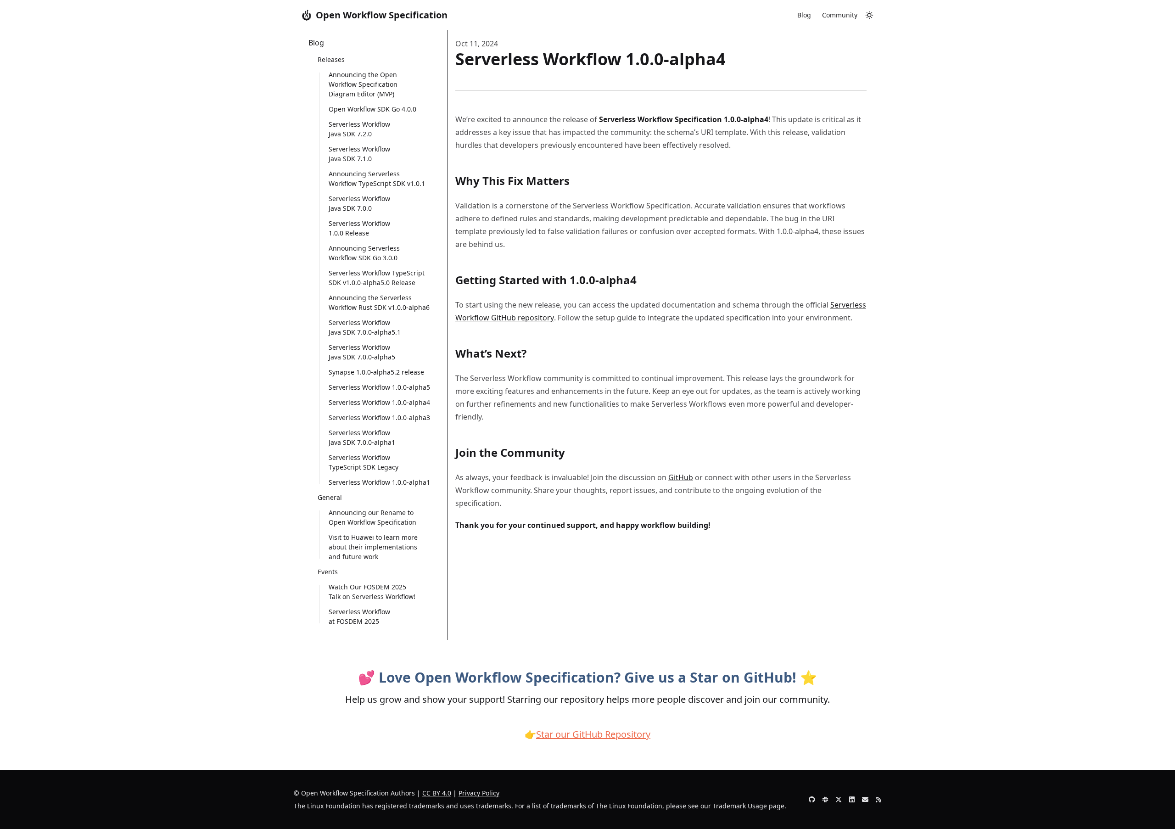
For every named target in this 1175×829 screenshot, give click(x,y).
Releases (331, 59)
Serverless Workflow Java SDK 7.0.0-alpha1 (362, 437)
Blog (804, 15)
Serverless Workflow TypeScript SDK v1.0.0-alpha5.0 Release (377, 278)
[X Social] (838, 799)
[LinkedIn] (852, 799)
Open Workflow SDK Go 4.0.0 (372, 109)
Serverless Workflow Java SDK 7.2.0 (359, 129)
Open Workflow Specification (382, 15)
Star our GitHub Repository (593, 734)
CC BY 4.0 (436, 793)
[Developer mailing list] (865, 799)
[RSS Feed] (878, 799)
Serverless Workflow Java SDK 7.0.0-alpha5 (362, 352)
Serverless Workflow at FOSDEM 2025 (359, 616)
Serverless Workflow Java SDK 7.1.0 (359, 154)
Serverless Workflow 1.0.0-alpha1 (379, 482)
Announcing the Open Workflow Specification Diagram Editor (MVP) (363, 84)
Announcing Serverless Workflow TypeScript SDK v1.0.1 (377, 178)
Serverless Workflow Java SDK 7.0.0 (359, 203)
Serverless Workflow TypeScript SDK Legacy (363, 462)
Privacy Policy (479, 793)
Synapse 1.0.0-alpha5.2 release (376, 372)
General (330, 497)
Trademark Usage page (748, 805)
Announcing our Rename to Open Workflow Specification (372, 517)
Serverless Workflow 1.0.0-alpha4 (379, 402)
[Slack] (825, 799)
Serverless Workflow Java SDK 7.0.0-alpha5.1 (365, 327)
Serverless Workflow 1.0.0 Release (359, 228)
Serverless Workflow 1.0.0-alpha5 (379, 387)
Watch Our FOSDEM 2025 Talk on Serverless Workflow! (372, 592)
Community (839, 15)
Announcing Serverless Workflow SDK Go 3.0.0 (364, 253)
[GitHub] (812, 799)
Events (328, 571)
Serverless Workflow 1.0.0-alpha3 (379, 417)
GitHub (680, 477)
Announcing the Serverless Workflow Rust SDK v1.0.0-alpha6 (379, 302)
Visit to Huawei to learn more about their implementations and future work (373, 547)
